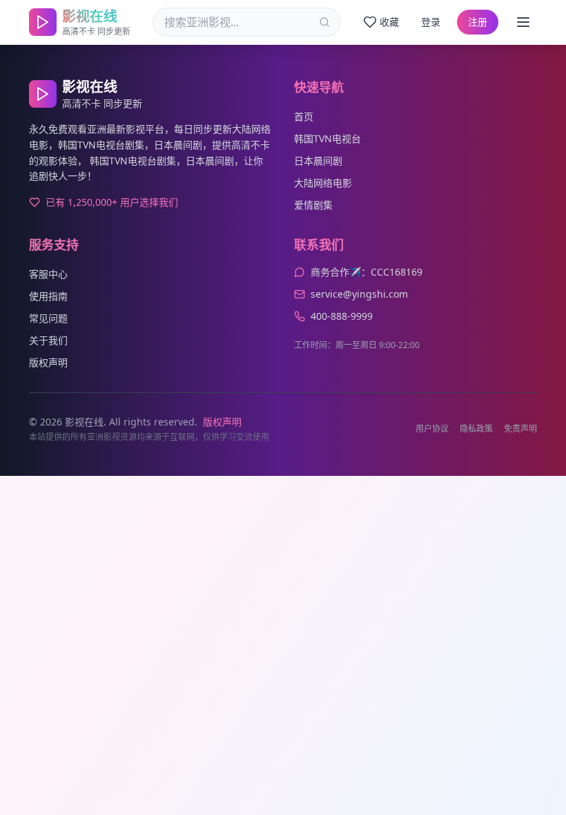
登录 (430, 21)
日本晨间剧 (318, 160)
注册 (477, 21)
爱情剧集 (313, 204)
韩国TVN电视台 (327, 138)
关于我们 (48, 340)
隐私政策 (476, 428)
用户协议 (432, 428)
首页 (303, 116)
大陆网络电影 (323, 182)
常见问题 (48, 318)
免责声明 (520, 428)
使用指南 (48, 296)
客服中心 (48, 273)
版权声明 (48, 362)
